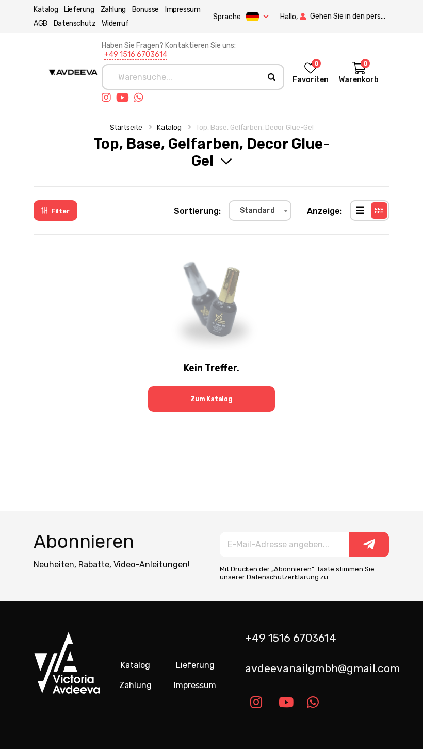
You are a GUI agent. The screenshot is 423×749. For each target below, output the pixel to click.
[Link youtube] (125, 97)
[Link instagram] (109, 97)
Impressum (182, 9)
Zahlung (113, 9)
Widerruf (115, 23)
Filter (60, 211)
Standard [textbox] (257, 210)
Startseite (127, 127)
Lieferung (79, 9)
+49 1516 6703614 (135, 54)
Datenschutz (75, 23)
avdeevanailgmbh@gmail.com (321, 668)
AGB (40, 23)
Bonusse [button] (145, 9)
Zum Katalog (211, 399)
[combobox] (260, 210)
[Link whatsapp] (141, 97)
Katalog (46, 9)
